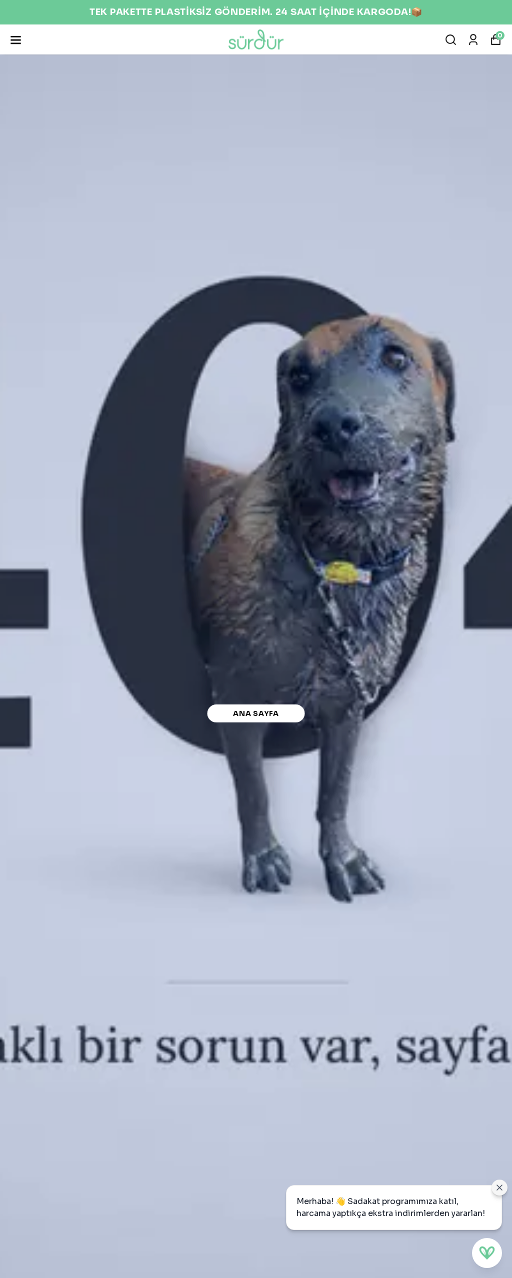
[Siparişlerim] (473, 39)
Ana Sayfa (255, 713)
